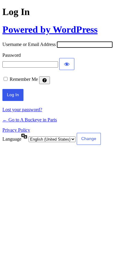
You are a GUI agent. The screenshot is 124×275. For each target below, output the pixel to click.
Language (11, 139)
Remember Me (24, 79)
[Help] (44, 80)
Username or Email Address (29, 44)
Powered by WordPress (50, 29)
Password (11, 55)
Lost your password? (22, 109)
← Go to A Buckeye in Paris (29, 119)
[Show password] (66, 64)
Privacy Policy (16, 130)
